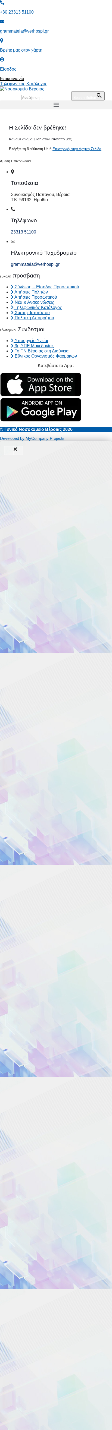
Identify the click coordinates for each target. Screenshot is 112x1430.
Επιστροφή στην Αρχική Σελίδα (76, 149)
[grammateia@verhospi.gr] (2, 21)
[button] (56, 104)
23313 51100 (23, 232)
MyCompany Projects (45, 438)
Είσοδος (8, 69)
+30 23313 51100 (17, 12)
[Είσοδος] (2, 59)
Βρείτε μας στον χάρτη (21, 50)
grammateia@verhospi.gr (24, 31)
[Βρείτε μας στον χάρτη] (1, 40)
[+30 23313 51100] (2, 2)
